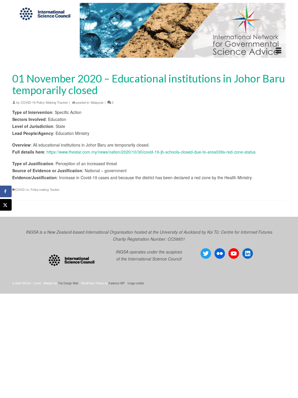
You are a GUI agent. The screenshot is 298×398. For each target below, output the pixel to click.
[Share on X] (6, 205)
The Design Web (68, 283)
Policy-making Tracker (45, 190)
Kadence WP (117, 283)
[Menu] (278, 50)
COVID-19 (22, 190)
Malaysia (97, 102)
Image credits (135, 283)
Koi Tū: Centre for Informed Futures (239, 232)
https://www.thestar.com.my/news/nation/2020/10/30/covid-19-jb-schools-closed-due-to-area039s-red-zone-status (151, 152)
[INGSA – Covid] (149, 30)
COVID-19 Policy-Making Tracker (44, 102)
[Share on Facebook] (6, 191)
